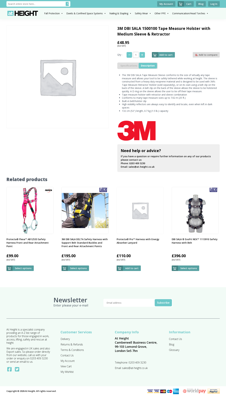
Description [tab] (148, 65)
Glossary (174, 350)
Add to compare (207, 54)
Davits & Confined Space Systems (84, 13)
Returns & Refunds (72, 344)
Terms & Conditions (72, 350)
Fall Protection (52, 13)
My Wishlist (67, 372)
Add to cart (166, 54)
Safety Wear (141, 13)
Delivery (65, 339)
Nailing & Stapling (118, 13)
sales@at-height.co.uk (142, 166)
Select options (23, 268)
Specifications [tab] (128, 65)
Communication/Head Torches (188, 13)
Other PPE (160, 13)
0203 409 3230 (137, 163)
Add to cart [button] (131, 268)
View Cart (66, 366)
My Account (68, 361)
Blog (171, 344)
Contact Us (67, 355)
